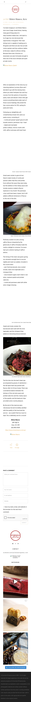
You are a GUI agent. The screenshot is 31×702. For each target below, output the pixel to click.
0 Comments (15, 24)
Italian (10, 22)
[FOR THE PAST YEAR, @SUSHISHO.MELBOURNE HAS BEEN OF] (15, 581)
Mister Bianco (20, 22)
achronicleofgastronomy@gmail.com (15, 552)
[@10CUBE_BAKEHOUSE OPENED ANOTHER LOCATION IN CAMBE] (15, 614)
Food (6, 22)
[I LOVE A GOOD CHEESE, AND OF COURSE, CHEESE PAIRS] (15, 648)
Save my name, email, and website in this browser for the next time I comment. (15, 509)
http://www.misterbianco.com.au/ (15, 430)
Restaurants (6, 24)
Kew (14, 22)
